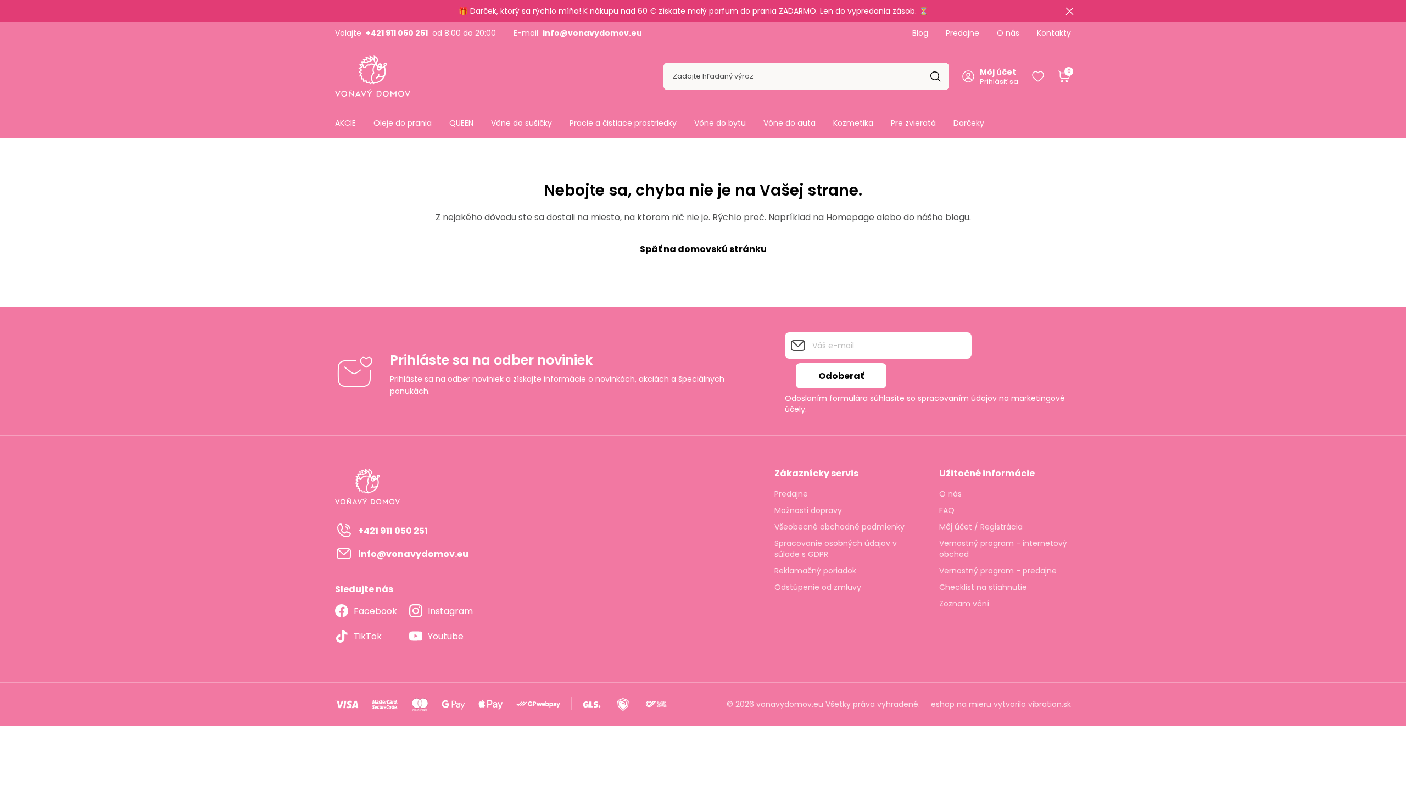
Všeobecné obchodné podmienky (839, 526)
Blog (920, 32)
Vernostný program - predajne (998, 570)
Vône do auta (789, 123)
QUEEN (461, 123)
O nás (1008, 32)
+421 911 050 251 (397, 32)
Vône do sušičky (521, 123)
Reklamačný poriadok (815, 570)
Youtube (446, 636)
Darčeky (968, 123)
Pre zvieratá (913, 123)
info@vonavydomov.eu (592, 32)
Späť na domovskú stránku (703, 249)
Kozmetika (853, 123)
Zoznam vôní (964, 603)
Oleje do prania (402, 123)
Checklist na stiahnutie (983, 587)
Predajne (962, 32)
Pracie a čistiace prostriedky (623, 123)
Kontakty (1054, 32)
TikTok (368, 636)
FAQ (947, 510)
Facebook (375, 611)
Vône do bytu (720, 123)
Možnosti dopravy (808, 510)
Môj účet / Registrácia (981, 526)
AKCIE (345, 123)
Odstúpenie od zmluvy (817, 587)
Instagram (450, 611)
